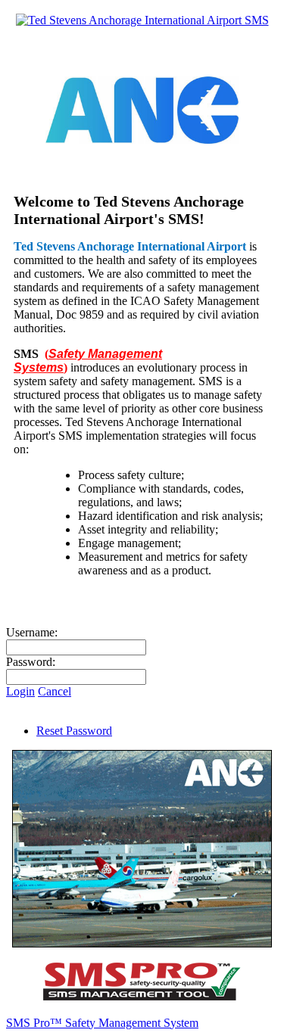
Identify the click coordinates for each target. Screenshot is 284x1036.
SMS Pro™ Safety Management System (102, 1022)
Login (20, 691)
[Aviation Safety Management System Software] (142, 997)
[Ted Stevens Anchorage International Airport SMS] (142, 20)
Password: (30, 661)
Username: (32, 632)
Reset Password (74, 730)
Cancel (54, 691)
